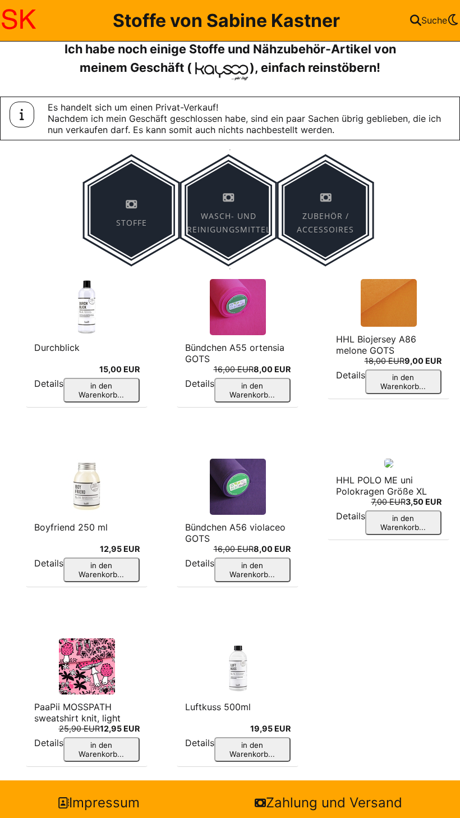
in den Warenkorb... (101, 390)
